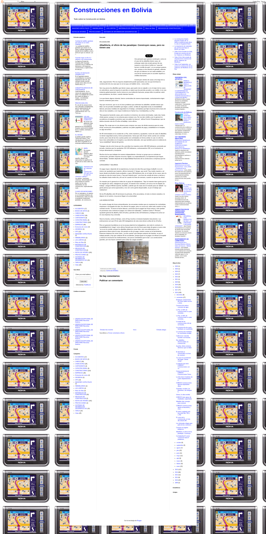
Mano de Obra (150, 28)
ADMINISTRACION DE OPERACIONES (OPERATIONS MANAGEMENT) (182, 212)
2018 (176, 287)
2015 (176, 469)
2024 (176, 271)
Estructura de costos (81, 227)
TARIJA (77, 262)
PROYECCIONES (95, 32)
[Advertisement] (84, 303)
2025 (176, 269)
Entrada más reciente (106, 330)
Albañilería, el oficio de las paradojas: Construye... (184, 432)
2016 (176, 292)
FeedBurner (87, 285)
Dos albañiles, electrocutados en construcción (182, 341)
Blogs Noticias (179, 183)
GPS (191, 25)
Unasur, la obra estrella (183, 394)
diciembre (180, 295)
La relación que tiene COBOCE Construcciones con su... (183, 366)
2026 (176, 266)
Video (77, 265)
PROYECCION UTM (81, 103)
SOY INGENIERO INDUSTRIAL (180, 137)
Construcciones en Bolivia (113, 10)
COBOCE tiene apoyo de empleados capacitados (184, 398)
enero (178, 466)
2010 (176, 480)
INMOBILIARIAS (97, 28)
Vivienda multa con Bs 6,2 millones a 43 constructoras (83, 58)
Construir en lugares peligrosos (182, 428)
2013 (176, 475)
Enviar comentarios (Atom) (116, 333)
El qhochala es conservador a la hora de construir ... (183, 353)
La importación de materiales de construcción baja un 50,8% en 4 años (183, 47)
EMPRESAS (172, 25)
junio (178, 453)
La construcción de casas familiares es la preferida (184, 328)
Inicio (134, 330)
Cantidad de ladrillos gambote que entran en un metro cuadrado (84, 42)
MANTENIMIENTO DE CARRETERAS (182, 240)
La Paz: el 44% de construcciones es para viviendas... (184, 311)
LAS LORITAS (111, 28)
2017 (176, 290)
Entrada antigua (161, 330)
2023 (176, 274)
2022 (176, 276)
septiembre (180, 445)
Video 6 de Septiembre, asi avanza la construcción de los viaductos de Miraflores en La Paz (183, 67)
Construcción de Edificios (183, 112)
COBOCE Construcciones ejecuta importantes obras (184, 384)
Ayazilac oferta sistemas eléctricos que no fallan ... (184, 347)
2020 (176, 282)
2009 (176, 482)
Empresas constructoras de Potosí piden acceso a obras (184, 301)
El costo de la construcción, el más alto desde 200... (183, 419)
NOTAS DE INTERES (79, 32)
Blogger (139, 520)
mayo (178, 455)
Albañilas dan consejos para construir (183, 402)
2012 (176, 477)
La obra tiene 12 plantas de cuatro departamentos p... (184, 378)
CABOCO (103, 25)
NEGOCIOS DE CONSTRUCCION (169, 28)
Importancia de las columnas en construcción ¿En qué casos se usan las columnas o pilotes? (84, 171)
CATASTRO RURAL (142, 25)
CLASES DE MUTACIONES (83, 191)
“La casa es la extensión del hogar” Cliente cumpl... (183, 359)
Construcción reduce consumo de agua (182, 306)
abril (178, 458)
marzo (179, 461)
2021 (176, 279)
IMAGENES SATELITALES (80, 28)
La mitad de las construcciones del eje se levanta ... (183, 323)
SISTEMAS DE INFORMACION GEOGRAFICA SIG (120, 32)
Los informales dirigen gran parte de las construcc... (184, 424)
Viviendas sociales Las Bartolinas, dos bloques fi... (184, 390)
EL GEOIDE (79, 135)
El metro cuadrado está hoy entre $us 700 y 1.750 (183, 413)
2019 (176, 284)
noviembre (180, 297)
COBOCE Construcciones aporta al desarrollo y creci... (184, 407)
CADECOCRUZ (114, 25)
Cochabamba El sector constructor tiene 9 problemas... (183, 437)
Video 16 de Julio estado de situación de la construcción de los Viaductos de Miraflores (182, 59)
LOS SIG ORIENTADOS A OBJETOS (88, 118)
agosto (179, 448)
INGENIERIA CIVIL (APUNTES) (181, 78)
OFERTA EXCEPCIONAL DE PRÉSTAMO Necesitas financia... (84, 320)
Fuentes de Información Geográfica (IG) (82, 73)
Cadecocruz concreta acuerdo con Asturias (183, 336)
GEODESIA (183, 25)
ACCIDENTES (76, 25)
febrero (179, 463)
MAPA (86, 148)
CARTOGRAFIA (127, 25)
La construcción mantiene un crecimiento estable (184, 332)
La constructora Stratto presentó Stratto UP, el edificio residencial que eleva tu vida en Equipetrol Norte (183, 41)
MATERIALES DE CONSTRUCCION (130, 28)
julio (178, 450)
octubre (179, 442)
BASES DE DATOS (90, 25)
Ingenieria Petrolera (181, 163)
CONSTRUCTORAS (158, 25)
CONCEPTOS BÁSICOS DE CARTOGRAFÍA (84, 88)
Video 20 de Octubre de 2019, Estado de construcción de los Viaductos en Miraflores (183, 53)
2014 (176, 472)
